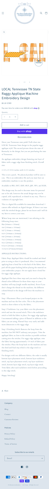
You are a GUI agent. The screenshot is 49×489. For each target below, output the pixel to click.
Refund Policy (10, 439)
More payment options (24, 137)
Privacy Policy (10, 434)
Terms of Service (11, 444)
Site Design (25, 485)
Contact (7, 414)
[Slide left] (19, 82)
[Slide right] (29, 82)
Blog (6, 409)
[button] (2, 13)
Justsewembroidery (16, 485)
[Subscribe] (41, 458)
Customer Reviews (11, 419)
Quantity (5, 112)
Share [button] (6, 391)
